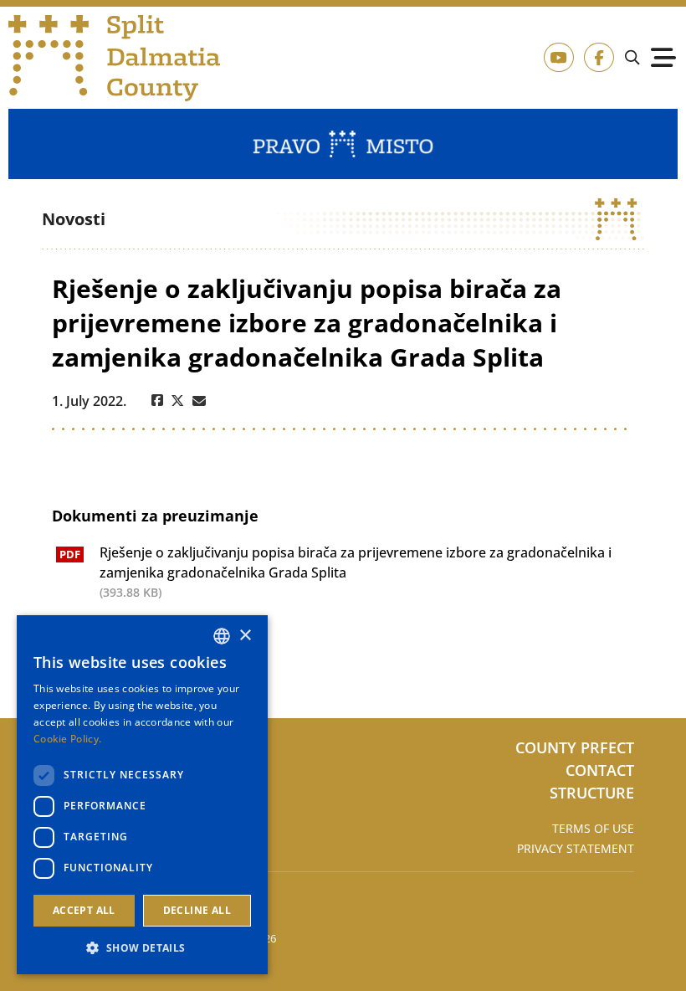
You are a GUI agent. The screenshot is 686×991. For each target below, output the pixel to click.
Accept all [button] (84, 910)
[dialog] (142, 794)
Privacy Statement (575, 848)
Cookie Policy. (67, 739)
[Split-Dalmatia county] (114, 58)
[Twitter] (178, 401)
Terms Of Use (593, 828)
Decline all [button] (197, 910)
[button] (142, 947)
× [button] (244, 635)
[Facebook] (157, 401)
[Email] (199, 401)
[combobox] (221, 636)
